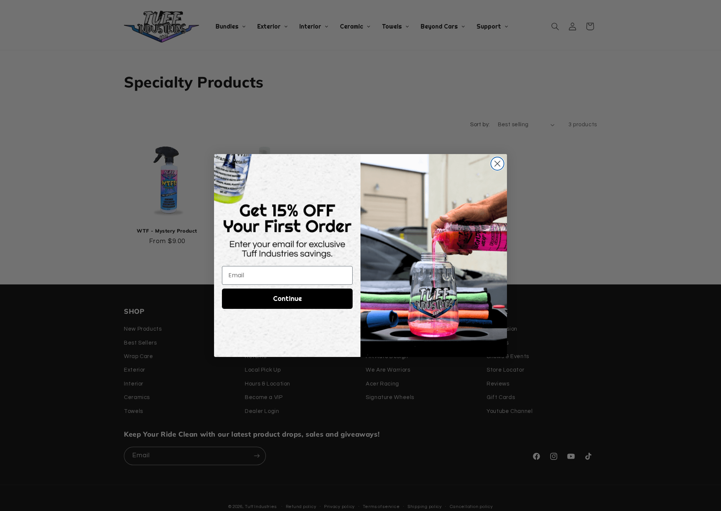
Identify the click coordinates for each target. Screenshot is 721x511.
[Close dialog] (497, 163)
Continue (287, 298)
